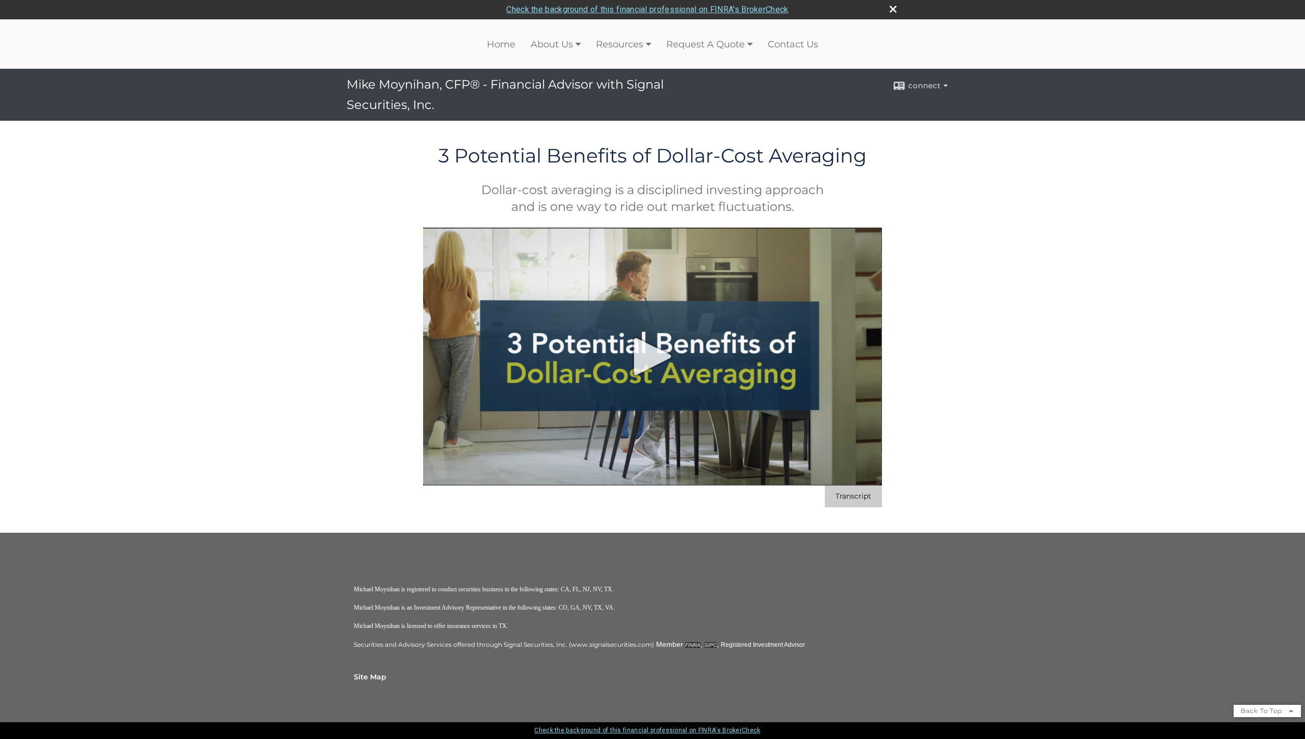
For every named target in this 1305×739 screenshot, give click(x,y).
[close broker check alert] (893, 9)
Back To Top (1262, 711)
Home (501, 44)
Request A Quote (705, 44)
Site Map (370, 676)
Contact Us (793, 44)
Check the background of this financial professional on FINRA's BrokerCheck (647, 9)
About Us (552, 44)
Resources (619, 44)
